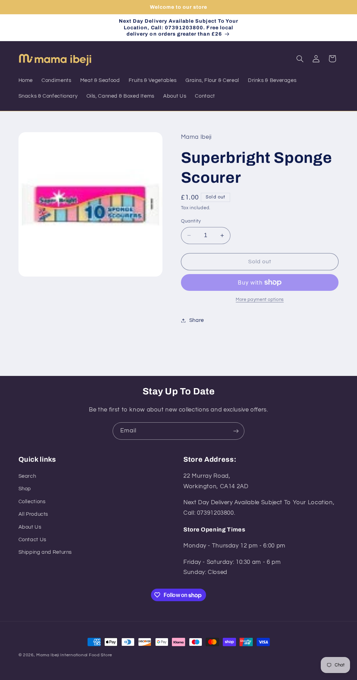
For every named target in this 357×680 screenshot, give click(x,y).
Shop (24, 488)
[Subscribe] (236, 430)
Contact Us (32, 539)
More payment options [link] (260, 299)
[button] (300, 59)
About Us (29, 527)
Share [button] (196, 320)
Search (27, 476)
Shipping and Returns (45, 552)
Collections (32, 501)
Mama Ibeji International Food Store (74, 655)
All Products (33, 514)
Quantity (191, 221)
